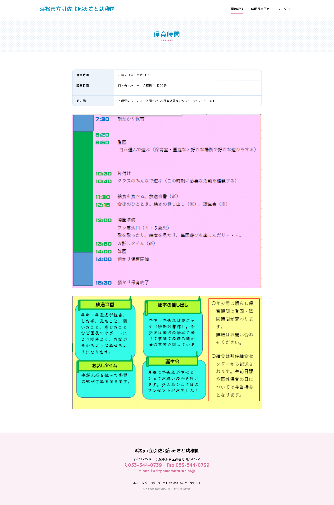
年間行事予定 (260, 9)
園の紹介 (237, 9)
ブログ (282, 9)
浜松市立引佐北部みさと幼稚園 (77, 9)
